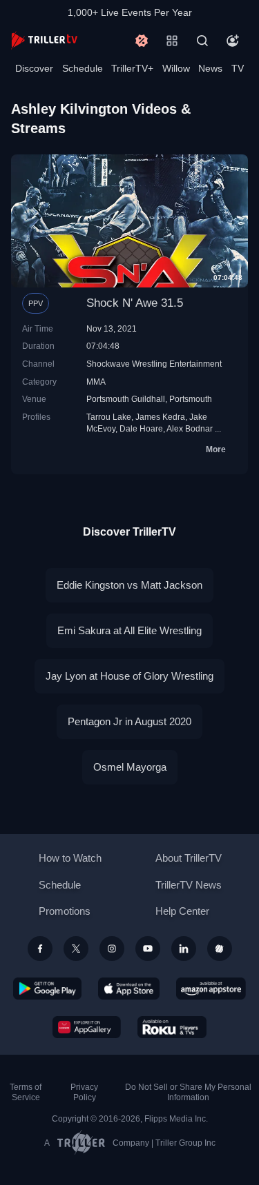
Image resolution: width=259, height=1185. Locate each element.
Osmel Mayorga (129, 767)
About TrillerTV (188, 858)
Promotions (64, 911)
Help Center (182, 911)
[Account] (233, 41)
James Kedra (160, 416)
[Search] (202, 41)
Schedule (82, 68)
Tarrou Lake (108, 416)
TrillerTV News (188, 885)
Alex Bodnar (189, 428)
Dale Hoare (141, 428)
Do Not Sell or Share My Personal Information (188, 1092)
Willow (176, 68)
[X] (76, 948)
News (210, 68)
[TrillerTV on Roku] (172, 1027)
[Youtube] (147, 948)
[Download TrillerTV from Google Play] (47, 989)
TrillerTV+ (132, 68)
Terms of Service (25, 1092)
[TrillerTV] (44, 40)
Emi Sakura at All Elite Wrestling (129, 630)
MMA (96, 381)
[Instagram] (111, 948)
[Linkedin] (183, 948)
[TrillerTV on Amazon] (211, 989)
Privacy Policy (84, 1092)
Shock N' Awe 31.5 (134, 303)
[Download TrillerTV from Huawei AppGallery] (86, 1027)
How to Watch (70, 858)
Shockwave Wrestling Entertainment (154, 363)
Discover (34, 68)
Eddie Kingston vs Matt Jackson (129, 585)
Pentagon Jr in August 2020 (129, 721)
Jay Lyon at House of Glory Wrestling (129, 676)
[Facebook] (40, 948)
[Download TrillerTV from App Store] (129, 989)
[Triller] (219, 948)
